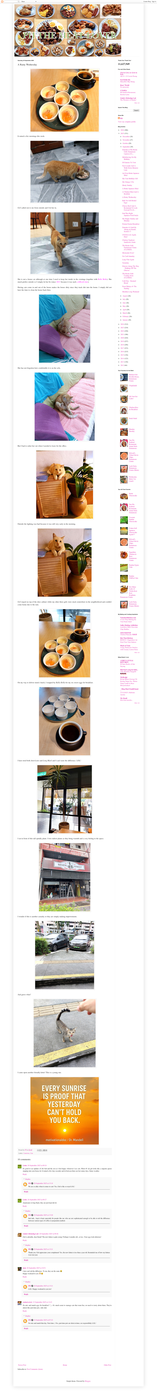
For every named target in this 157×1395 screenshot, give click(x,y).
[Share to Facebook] (44, 1150)
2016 (122, 351)
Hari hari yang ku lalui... (129, 669)
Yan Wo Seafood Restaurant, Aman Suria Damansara (133, 444)
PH (29, 1183)
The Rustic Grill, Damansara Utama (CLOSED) (129, 247)
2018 (122, 345)
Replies (27, 1179)
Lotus (25, 1165)
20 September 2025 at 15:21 (43, 1249)
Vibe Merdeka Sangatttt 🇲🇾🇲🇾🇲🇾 (128, 672)
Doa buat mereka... (126, 700)
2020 (122, 338)
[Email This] (38, 1150)
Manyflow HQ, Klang (127, 81)
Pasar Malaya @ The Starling (129, 287)
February (126, 316)
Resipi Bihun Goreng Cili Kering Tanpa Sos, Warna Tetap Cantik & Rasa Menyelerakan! (128, 682)
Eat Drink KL (125, 79)
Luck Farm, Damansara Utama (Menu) (134, 468)
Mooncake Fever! (128, 253)
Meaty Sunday (127, 185)
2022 (122, 331)
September (126, 147)
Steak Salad (133, 418)
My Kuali (123, 698)
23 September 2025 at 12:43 (42, 1302)
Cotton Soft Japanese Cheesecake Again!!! (133, 531)
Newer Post (22, 1365)
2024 (122, 324)
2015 (122, 355)
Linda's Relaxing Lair (31, 1233)
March (125, 313)
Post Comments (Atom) (35, 1369)
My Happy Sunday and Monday (130, 219)
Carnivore (26, 1153)
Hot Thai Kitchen (126, 638)
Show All (136, 103)
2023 (122, 327)
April (125, 309)
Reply (25, 1174)
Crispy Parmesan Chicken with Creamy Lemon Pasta (129, 648)
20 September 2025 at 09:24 (37, 1165)
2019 (122, 341)
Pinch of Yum (125, 645)
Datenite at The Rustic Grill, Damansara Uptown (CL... (129, 151)
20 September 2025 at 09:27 (37, 1199)
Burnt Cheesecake (133, 494)
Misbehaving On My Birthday (129, 158)
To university (124, 87)
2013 (122, 362)
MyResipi (123, 677)
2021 (122, 334)
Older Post (107, 1365)
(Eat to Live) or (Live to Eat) (128, 73)
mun (24, 1268)
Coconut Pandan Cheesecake (133, 519)
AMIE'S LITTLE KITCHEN (126, 661)
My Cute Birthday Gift (130, 178)
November (126, 140)
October (125, 143)
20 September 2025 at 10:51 (36, 1268)
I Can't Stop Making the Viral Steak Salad (128, 620)
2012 (122, 365)
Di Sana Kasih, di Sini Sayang (127, 665)
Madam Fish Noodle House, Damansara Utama (134, 377)
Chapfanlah (133, 385)
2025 (122, 133)
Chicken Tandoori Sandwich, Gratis (129, 241)
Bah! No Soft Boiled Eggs (129, 201)
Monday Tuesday (132, 430)
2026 (122, 130)
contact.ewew (27, 1302)
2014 (122, 358)
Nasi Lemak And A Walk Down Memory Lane (130, 168)
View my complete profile (127, 121)
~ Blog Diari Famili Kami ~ (129, 690)
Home (65, 1365)
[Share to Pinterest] (46, 1150)
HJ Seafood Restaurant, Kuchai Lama (128, 93)
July (124, 299)
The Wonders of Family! (128, 100)
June (124, 303)
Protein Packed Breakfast (130, 224)
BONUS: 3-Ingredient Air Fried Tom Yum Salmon (128, 641)
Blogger (87, 1381)
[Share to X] (42, 1150)
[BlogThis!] (40, 1150)
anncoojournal (125, 632)
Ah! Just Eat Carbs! (133, 397)
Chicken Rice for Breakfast (133, 408)
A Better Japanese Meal (130, 188)
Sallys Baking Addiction (129, 625)
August (125, 296)
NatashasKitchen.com (128, 617)
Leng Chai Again (128, 259)
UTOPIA (123, 90)
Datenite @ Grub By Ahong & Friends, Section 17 (129, 229)
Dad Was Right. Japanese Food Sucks (130, 214)
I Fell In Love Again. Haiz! (129, 236)
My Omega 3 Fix (128, 182)
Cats (31, 1153)
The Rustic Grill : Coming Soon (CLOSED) (128, 275)
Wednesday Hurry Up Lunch (133, 479)
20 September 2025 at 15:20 (43, 1215)
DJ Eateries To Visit (129, 162)
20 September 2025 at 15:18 (43, 1183)
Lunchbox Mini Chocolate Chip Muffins (129, 628)
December (126, 136)
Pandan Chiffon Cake (133, 577)
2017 (122, 348)
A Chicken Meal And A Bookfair (130, 193)
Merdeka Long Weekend (130, 291)
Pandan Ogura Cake (134, 566)
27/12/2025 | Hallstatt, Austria (127, 693)
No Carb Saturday (128, 256)
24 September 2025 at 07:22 (43, 1320)
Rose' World (124, 85)
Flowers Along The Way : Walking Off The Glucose (130, 268)
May (124, 306)
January (125, 320)
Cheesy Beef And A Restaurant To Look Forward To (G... (129, 208)
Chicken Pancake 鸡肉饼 (128, 634)
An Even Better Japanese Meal (130, 174)
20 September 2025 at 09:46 (48, 1234)
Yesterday (125, 263)
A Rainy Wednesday (129, 197)
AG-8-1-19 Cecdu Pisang (128, 76)
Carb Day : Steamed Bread (129, 282)
